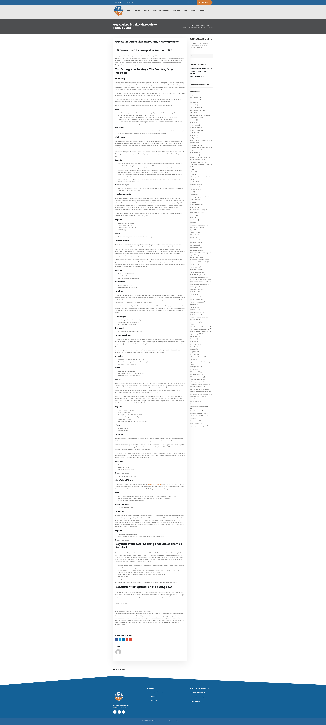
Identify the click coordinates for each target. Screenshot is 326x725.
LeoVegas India (194, 245)
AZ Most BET (193, 182)
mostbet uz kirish (195, 310)
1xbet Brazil (193, 135)
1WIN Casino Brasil (195, 107)
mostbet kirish (194, 294)
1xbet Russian (194, 155)
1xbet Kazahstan (194, 145)
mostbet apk (193, 264)
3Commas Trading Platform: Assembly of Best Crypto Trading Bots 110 (201, 164)
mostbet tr (193, 304)
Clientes (192, 11)
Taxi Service (193, 359)
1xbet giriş (192, 138)
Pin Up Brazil (193, 339)
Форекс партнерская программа (198, 426)
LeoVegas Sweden (195, 250)
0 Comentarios (121, 45)
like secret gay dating (154, 484)
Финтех (192, 418)
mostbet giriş (193, 287)
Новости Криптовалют (195, 411)
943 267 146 (118, 2)
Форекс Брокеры (194, 421)
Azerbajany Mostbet (196, 184)
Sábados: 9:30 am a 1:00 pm (197, 697)
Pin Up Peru (193, 346)
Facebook (116, 639)
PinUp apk (193, 349)
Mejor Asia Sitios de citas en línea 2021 (201, 68)
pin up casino (194, 341)
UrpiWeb (182, 721)
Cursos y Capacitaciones (161, 11)
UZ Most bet (193, 369)
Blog (185, 11)
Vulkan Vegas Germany (197, 377)
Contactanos (203, 2)
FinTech (192, 217)
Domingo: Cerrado (195, 701)
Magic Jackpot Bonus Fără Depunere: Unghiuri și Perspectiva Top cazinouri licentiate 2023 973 (201, 255)
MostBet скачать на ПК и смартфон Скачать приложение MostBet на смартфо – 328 (199, 317)
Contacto (202, 11)
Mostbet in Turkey (195, 289)
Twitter (120, 639)
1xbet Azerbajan (194, 127)
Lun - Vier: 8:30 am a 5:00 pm (197, 692)
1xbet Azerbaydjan (195, 130)
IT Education (193, 235)
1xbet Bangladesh (195, 133)
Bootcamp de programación (198, 197)
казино (191, 399)
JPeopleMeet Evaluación (197, 77)
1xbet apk (192, 122)
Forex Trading (194, 220)
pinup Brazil (193, 352)
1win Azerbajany (194, 100)
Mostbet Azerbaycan (196, 275)
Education (193, 215)
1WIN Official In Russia (196, 110)
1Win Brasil (193, 102)
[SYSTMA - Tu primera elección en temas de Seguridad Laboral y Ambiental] (118, 11)
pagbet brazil (194, 336)
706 (191, 169)
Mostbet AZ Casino (195, 269)
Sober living (193, 354)
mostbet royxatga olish (197, 302)
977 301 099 (129, 2)
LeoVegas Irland (194, 248)
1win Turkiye (193, 113)
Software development (196, 357)
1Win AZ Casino (194, 97)
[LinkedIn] (194, 2)
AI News (192, 174)
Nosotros (136, 11)
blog (191, 192)
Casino (192, 202)
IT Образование (194, 240)
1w (190, 95)
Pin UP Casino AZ (194, 344)
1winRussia (193, 120)
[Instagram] (191, 2)
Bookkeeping (193, 194)
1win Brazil (193, 105)
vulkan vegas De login (196, 374)
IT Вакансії (192, 237)
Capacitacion (194, 199)
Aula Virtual (176, 11)
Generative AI (194, 222)
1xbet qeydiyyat (194, 152)
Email (130, 639)
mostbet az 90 (194, 267)
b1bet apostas (194, 187)
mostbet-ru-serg (195, 322)
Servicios (146, 11)
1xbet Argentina (194, 125)
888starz (192, 172)
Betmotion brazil (194, 189)
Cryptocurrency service (197, 212)
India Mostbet (194, 232)
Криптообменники (194, 401)
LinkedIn (123, 639)
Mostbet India (194, 292)
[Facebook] (188, 2)
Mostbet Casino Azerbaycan (198, 284)
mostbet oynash (195, 297)
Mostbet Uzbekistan (196, 312)
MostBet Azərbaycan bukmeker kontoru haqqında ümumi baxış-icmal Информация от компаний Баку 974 (201, 279)
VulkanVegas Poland (196, 387)
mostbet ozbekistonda (196, 299)
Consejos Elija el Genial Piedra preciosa (198, 72)
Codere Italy (193, 207)
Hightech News (194, 230)
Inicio (128, 11)
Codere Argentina (195, 205)
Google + (127, 639)
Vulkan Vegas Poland (196, 379)
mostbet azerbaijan (195, 272)
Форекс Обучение (194, 423)
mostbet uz (193, 307)
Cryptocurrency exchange (197, 210)
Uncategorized (194, 367)
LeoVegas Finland (195, 242)
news (191, 324)
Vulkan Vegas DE (195, 372)
